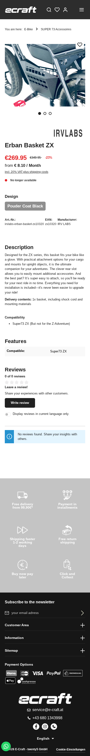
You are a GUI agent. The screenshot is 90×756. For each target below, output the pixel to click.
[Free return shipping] (68, 533)
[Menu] (81, 9)
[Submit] (81, 612)
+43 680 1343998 (47, 718)
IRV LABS (64, 224)
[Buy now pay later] (23, 568)
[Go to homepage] (20, 9)
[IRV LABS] (68, 133)
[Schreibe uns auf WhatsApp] (6, 746)
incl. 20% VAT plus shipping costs (26, 172)
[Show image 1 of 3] (39, 113)
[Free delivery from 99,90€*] (23, 499)
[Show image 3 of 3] (50, 113)
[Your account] (65, 9)
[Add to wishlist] (80, 44)
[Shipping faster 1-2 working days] (23, 535)
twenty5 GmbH (37, 749)
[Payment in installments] (68, 499)
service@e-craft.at (47, 710)
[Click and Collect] (68, 568)
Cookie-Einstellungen (70, 749)
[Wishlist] (57, 9)
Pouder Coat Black (25, 206)
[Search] (49, 9)
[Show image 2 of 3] (44, 113)
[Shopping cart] (73, 9)
